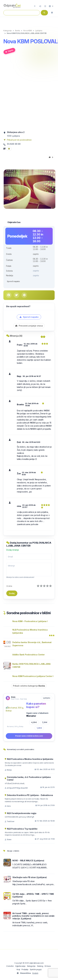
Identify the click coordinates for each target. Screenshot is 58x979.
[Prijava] (40, 6)
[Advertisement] (29, 94)
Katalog (40, 966)
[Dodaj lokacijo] (34, 6)
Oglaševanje (20, 966)
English (35, 973)
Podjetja (25, 969)
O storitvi (10, 966)
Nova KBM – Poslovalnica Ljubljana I (30, 621)
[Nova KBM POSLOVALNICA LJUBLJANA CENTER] (30, 189)
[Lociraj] (52, 12)
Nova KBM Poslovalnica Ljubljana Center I (32, 676)
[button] (51, 6)
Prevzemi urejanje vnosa (30, 325)
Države (48, 966)
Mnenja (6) (16, 335)
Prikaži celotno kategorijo (29, 686)
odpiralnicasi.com (36, 963)
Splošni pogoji (36, 969)
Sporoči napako (13, 281)
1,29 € (39, 728)
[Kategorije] (45, 6)
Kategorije (31, 966)
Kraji (18, 969)
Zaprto (10, 51)
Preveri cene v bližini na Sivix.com (29, 736)
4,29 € (34, 722)
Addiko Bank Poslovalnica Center (28, 654)
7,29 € (44, 722)
